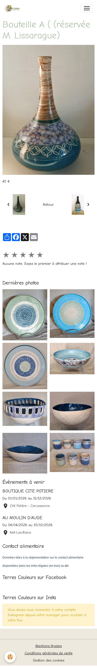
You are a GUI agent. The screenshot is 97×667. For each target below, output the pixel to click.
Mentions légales (48, 646)
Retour (48, 204)
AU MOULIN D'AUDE (22, 517)
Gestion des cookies (48, 660)
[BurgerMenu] (87, 8)
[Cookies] (10, 657)
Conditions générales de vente (49, 653)
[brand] (14, 8)
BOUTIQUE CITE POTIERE (27, 490)
